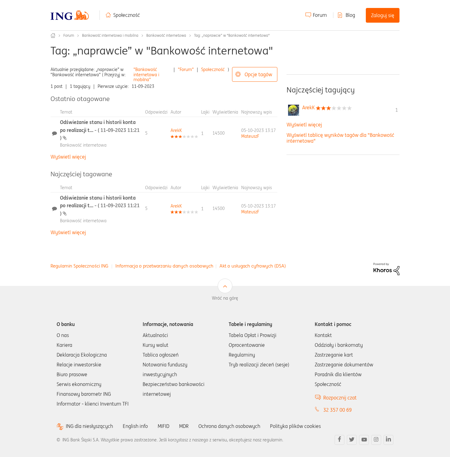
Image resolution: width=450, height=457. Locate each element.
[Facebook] (339, 440)
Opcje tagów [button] (258, 74)
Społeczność (126, 15)
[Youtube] (364, 440)
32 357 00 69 (337, 410)
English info (135, 426)
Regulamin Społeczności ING (79, 266)
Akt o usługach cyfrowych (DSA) (252, 266)
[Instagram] (376, 440)
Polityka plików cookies (295, 426)
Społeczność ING (53, 35)
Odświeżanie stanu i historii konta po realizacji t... (100, 130)
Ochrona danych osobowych (229, 426)
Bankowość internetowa (166, 35)
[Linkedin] (388, 440)
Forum (320, 15)
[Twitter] (352, 440)
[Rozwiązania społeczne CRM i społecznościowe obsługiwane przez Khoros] (386, 268)
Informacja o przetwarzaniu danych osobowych (164, 266)
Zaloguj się (382, 15)
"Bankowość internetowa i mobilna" (146, 75)
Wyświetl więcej (68, 157)
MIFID (163, 426)
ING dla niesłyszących (89, 426)
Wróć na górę (225, 298)
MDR (184, 426)
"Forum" (186, 69)
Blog (350, 15)
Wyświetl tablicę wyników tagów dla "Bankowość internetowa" (340, 138)
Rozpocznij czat (340, 398)
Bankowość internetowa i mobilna (110, 35)
